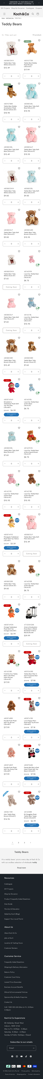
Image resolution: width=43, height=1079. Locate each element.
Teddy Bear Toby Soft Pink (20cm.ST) (11, 233)
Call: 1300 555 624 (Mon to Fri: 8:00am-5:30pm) (19, 1008)
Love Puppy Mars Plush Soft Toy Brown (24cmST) (31, 722)
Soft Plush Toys (10, 18)
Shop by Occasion (11, 894)
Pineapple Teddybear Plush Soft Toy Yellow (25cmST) (11, 538)
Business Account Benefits (13, 987)
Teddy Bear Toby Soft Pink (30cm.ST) (31, 150)
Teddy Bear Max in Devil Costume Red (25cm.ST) (30, 675)
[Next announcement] (38, 2)
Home (3, 18)
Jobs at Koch (8, 938)
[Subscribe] (33, 1048)
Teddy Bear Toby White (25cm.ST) (10, 64)
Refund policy (36, 1071)
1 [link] (12, 842)
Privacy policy (26, 1071)
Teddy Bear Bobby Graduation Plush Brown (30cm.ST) (10, 108)
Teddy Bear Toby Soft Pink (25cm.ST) (31, 538)
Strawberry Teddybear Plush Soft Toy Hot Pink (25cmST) (11, 404)
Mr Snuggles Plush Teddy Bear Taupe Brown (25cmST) (30, 816)
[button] (4, 14)
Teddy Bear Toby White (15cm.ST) (10, 275)
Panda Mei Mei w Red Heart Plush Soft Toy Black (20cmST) (31, 769)
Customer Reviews (11, 948)
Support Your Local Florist (13, 919)
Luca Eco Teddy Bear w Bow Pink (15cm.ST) (31, 275)
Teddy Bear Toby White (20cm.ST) (10, 192)
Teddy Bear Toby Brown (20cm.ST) (10, 585)
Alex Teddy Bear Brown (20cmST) (10, 815)
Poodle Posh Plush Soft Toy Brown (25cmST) (10, 722)
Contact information (34, 1074)
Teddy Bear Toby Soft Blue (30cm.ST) (31, 107)
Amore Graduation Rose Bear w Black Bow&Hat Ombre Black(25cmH (30, 629)
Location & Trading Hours (13, 943)
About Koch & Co (10, 933)
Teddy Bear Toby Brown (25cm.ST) (10, 361)
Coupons (39, 8)
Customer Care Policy (12, 977)
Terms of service (10, 1074)
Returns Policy (9, 972)
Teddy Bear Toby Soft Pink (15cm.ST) (11, 318)
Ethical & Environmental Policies (15, 992)
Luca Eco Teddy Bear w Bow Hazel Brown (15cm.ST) (31, 452)
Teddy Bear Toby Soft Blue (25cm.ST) (11, 150)
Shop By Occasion (18, 8)
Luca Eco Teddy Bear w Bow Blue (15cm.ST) (31, 403)
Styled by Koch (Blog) (12, 914)
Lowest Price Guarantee (12, 982)
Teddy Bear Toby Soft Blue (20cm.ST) (31, 192)
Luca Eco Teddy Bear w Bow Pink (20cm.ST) (11, 495)
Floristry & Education (11, 909)
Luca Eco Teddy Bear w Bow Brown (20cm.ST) (31, 495)
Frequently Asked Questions (14, 962)
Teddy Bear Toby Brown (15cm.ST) (30, 361)
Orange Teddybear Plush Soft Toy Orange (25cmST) (10, 629)
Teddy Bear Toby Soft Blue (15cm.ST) (11, 451)
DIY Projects (5, 8)
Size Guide (8, 904)
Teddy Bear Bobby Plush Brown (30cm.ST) (30, 64)
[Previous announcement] (4, 2)
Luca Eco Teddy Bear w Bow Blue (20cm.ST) (31, 319)
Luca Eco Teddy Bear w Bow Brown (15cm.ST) (31, 585)
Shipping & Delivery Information (15, 967)
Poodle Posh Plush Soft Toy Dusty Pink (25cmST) (10, 769)
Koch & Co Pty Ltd (13, 1071)
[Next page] (30, 842)
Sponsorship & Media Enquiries (15, 997)
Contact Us (8, 1002)
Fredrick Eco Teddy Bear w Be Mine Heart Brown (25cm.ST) (11, 676)
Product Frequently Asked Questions (17, 899)
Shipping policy (21, 1074)
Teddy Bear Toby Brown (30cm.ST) (30, 233)
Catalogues (30, 8)
